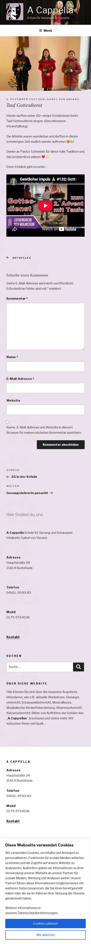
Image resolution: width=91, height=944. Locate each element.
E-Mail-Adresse (20, 379)
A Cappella (50, 10)
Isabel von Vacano (63, 99)
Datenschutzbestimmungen (38, 913)
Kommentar (17, 298)
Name (12, 357)
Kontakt (13, 637)
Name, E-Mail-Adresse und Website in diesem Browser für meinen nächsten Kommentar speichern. (44, 430)
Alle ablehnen (45, 935)
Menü (48, 30)
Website (13, 400)
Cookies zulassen (45, 923)
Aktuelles (21, 257)
